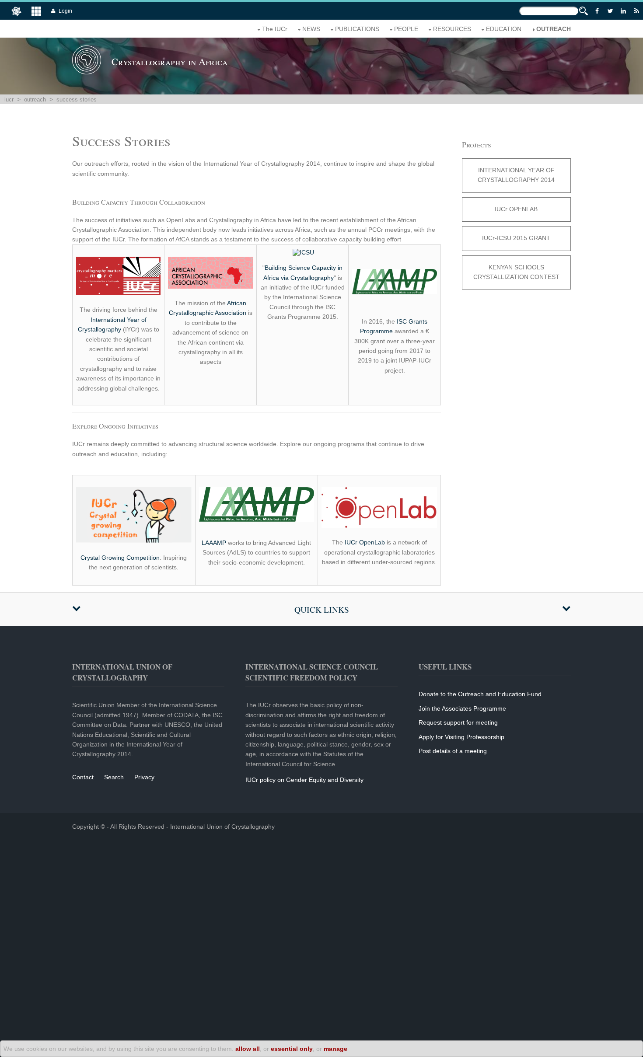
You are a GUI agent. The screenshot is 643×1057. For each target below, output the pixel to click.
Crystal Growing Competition (120, 557)
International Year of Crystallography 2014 (516, 175)
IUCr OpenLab (365, 542)
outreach (553, 28)
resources (452, 28)
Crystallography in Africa (169, 61)
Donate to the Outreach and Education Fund (480, 694)
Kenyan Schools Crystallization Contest (516, 272)
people (406, 28)
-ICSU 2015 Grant (516, 237)
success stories (76, 99)
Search (114, 777)
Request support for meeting (458, 722)
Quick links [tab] (321, 609)
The (274, 28)
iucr (9, 99)
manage (335, 1048)
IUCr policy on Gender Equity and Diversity (304, 779)
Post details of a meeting (453, 750)
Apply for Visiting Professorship (461, 736)
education (503, 28)
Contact (83, 777)
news (311, 28)
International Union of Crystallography (222, 826)
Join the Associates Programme (462, 708)
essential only (292, 1048)
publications (357, 28)
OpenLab (516, 209)
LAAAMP (214, 542)
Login (65, 11)
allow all (247, 1048)
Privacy (144, 777)
